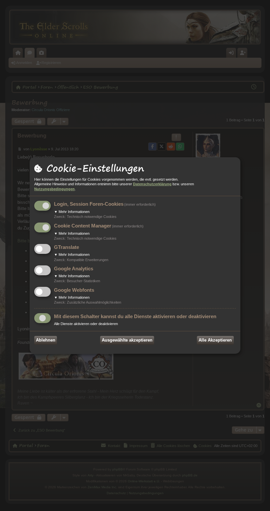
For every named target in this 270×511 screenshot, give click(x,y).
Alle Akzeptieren (215, 340)
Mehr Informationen (72, 212)
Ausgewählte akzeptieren (127, 340)
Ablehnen (45, 340)
